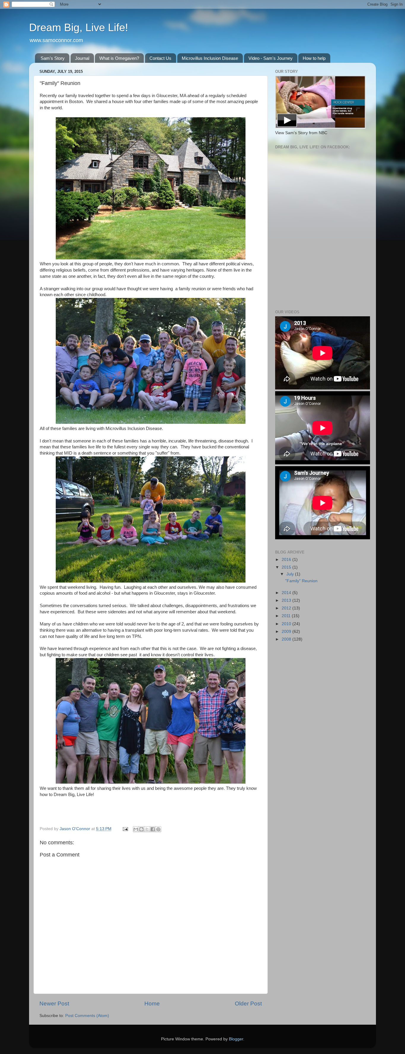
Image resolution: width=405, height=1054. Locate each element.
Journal (82, 58)
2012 (287, 608)
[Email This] (136, 829)
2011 (287, 616)
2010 (287, 624)
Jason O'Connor (75, 829)
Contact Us (160, 58)
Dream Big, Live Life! (78, 27)
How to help (314, 58)
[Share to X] (147, 829)
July (290, 574)
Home (152, 1003)
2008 (287, 639)
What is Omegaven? (119, 58)
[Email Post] (125, 829)
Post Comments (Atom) (87, 1015)
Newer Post (54, 1003)
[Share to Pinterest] (158, 829)
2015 (287, 567)
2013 (287, 600)
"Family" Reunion (301, 581)
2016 (287, 559)
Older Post (248, 1003)
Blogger (236, 1039)
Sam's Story (53, 58)
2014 (287, 593)
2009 (287, 631)
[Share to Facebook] (153, 829)
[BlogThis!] (141, 829)
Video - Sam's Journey (270, 58)
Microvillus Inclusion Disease (210, 58)
